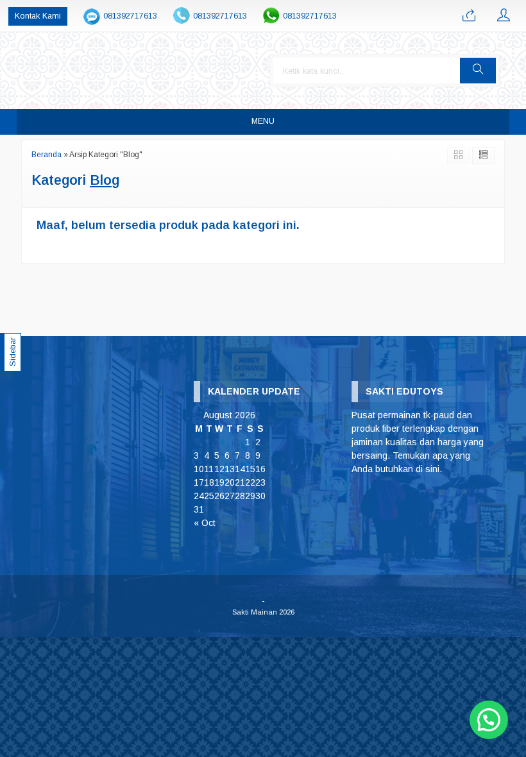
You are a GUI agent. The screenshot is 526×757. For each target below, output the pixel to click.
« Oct (205, 523)
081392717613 (130, 16)
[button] (478, 70)
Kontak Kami (38, 16)
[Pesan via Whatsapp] (468, 16)
